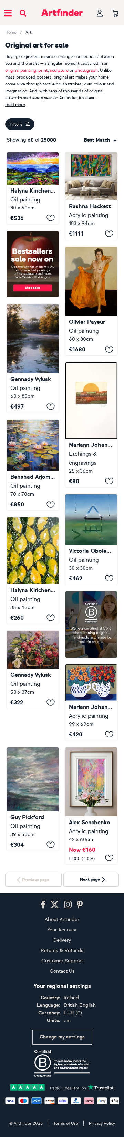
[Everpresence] (33, 799)
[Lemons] (33, 570)
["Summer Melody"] (33, 670)
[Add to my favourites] (50, 218)
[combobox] (100, 140)
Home (11, 32)
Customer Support (62, 1113)
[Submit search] (23, 12)
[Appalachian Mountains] (33, 188)
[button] (100, 140)
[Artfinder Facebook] (43, 1056)
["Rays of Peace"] (33, 358)
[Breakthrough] (91, 196)
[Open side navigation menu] (8, 12)
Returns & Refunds (62, 1102)
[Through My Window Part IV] (91, 539)
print (43, 70)
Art (28, 32)
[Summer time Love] (91, 702)
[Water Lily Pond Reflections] (33, 465)
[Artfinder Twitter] (54, 1056)
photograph (86, 70)
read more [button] (15, 104)
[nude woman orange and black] (91, 301)
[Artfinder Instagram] (68, 1056)
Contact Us (62, 1123)
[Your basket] (115, 13)
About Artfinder (62, 1071)
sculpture (59, 70)
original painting (20, 70)
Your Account (62, 1082)
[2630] (91, 805)
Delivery (62, 1092)
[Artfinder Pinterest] (80, 1056)
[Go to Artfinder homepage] (62, 12)
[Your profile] (100, 13)
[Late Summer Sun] (91, 424)
